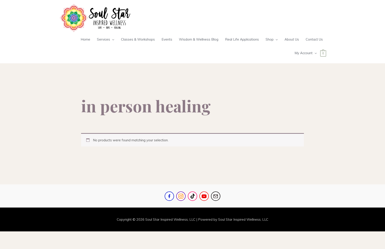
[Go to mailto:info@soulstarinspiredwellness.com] (215, 196)
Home (85, 39)
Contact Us (314, 39)
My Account (304, 53)
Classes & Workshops (138, 39)
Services (103, 39)
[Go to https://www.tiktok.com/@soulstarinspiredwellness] (192, 196)
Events (167, 39)
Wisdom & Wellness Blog (198, 39)
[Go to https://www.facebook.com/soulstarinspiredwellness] (169, 196)
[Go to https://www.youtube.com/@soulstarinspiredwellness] (204, 196)
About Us (292, 39)
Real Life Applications (242, 39)
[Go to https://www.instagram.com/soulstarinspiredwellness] (181, 196)
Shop (270, 39)
